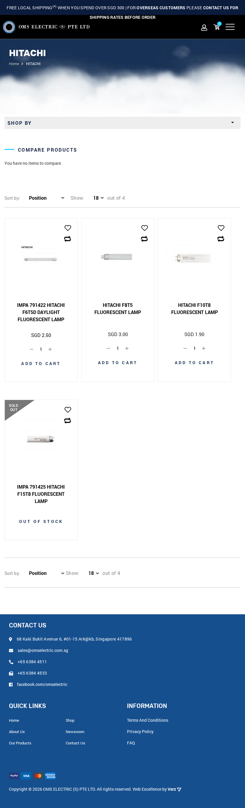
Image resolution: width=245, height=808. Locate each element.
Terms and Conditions (147, 720)
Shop (70, 720)
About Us (17, 731)
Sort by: (12, 198)
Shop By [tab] (19, 123)
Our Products (20, 743)
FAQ (131, 743)
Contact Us (75, 743)
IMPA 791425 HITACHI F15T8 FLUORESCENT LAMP (41, 494)
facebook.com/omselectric (42, 684)
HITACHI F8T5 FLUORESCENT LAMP (117, 308)
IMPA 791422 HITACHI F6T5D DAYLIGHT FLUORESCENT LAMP (41, 312)
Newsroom (75, 731)
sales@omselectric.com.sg (43, 650)
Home (14, 63)
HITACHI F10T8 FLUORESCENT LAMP (194, 308)
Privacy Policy (140, 731)
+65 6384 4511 (32, 661)
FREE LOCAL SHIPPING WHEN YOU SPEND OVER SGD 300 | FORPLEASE (122, 12)
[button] (67, 228)
